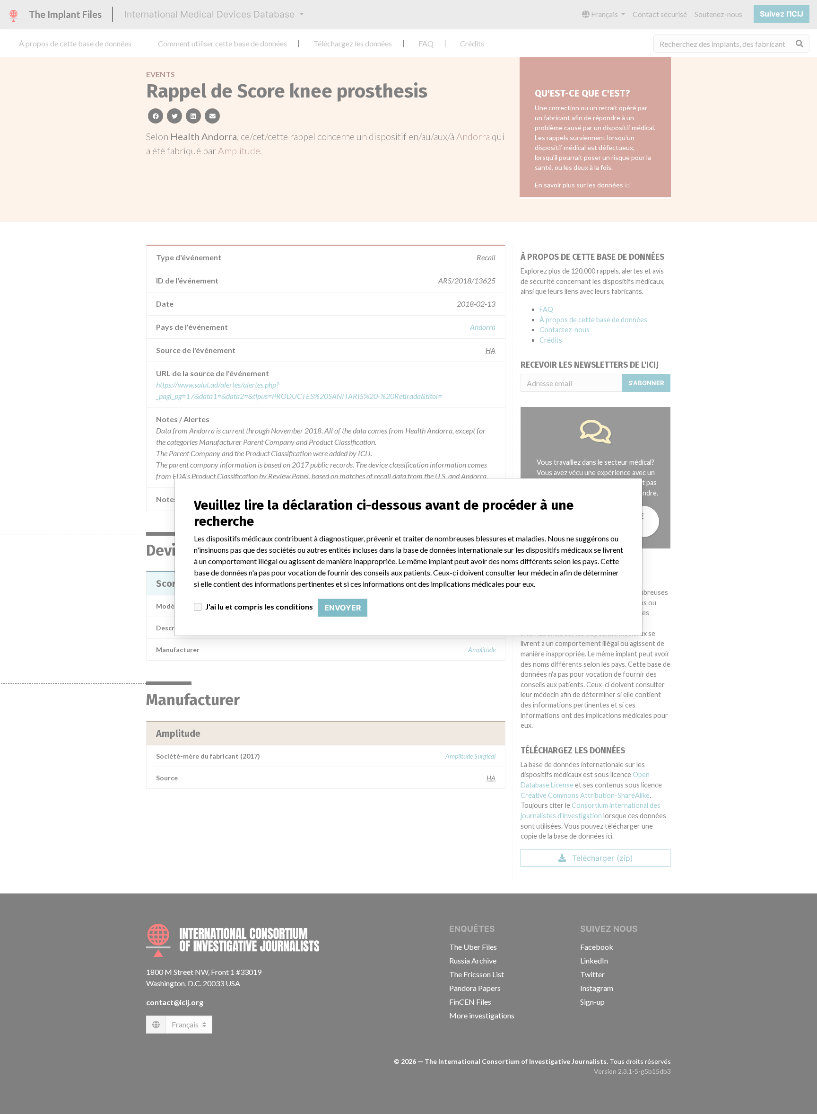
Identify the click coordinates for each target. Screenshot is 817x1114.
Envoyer (342, 607)
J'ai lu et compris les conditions (259, 606)
